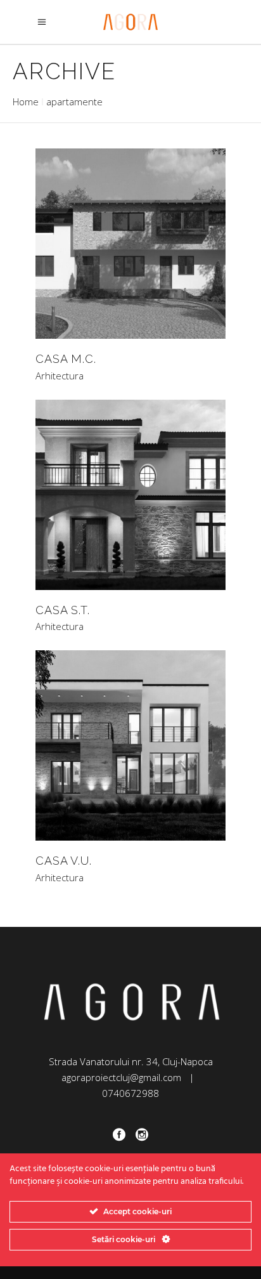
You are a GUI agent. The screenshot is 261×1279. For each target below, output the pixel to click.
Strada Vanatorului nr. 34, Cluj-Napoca (131, 1061)
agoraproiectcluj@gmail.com (121, 1077)
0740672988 (130, 1093)
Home (26, 101)
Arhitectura (59, 376)
